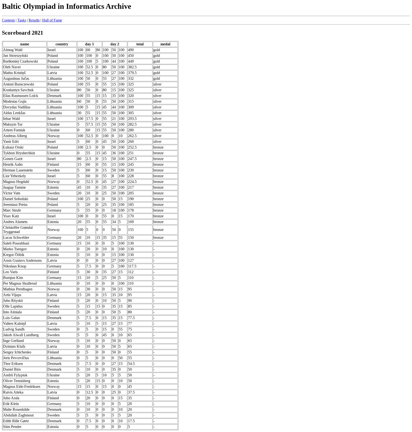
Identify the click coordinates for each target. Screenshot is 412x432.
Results (34, 20)
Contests (8, 20)
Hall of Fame (52, 20)
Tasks (21, 20)
